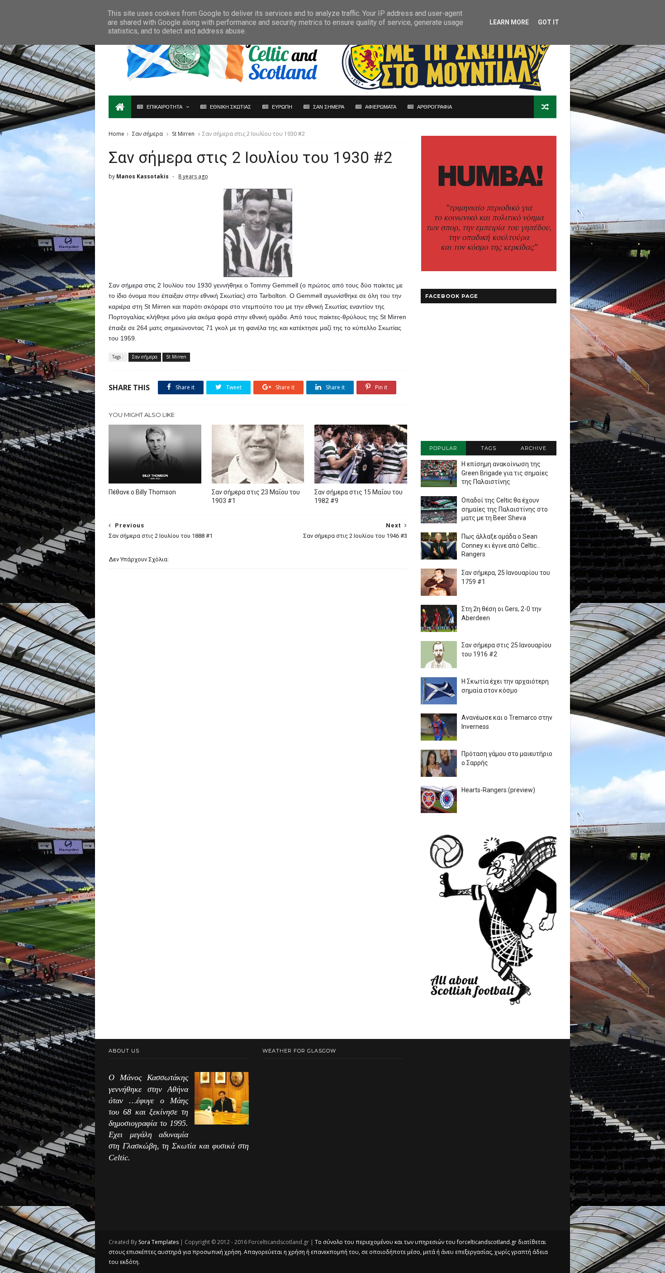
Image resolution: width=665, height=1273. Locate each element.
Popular (443, 448)
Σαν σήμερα (147, 134)
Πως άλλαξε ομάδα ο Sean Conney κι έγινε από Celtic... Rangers (501, 545)
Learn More (509, 22)
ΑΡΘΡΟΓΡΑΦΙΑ (434, 107)
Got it (548, 22)
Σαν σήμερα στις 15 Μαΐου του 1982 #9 (358, 496)
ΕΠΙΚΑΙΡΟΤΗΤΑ (164, 107)
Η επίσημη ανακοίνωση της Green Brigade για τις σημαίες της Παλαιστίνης (504, 472)
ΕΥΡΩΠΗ (282, 107)
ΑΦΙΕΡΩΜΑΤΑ (380, 107)
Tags (488, 448)
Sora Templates (158, 1242)
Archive (533, 448)
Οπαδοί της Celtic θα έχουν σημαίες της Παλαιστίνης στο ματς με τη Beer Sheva (504, 509)
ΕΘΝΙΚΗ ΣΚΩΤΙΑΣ (230, 107)
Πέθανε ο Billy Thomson (142, 492)
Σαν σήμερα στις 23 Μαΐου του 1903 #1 (256, 496)
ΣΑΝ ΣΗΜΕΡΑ (328, 107)
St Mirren (183, 134)
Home (116, 134)
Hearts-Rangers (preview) (498, 790)
